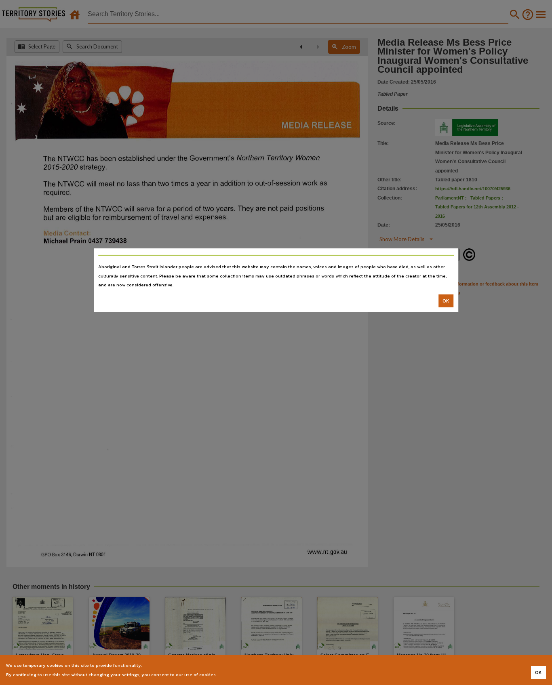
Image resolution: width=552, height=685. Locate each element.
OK (445, 301)
